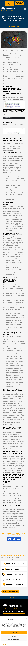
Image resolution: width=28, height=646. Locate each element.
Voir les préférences (14, 639)
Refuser (14, 636)
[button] (26, 618)
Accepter (14, 632)
